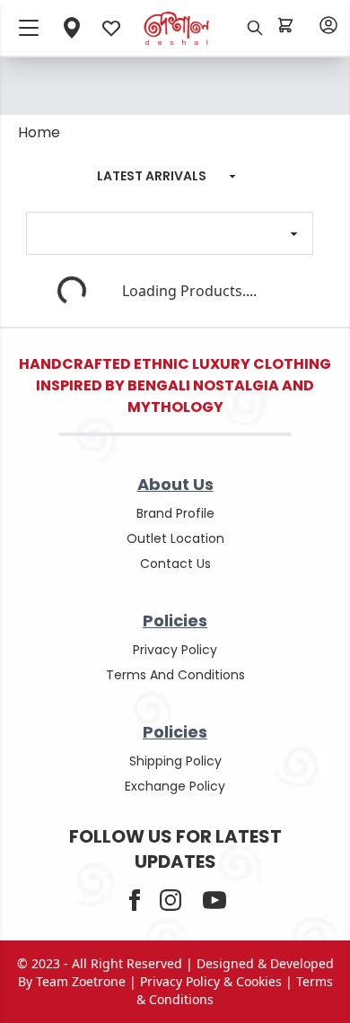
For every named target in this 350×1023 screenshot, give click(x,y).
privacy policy (175, 650)
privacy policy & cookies (211, 981)
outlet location (175, 538)
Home (39, 132)
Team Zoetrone (81, 981)
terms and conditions (175, 675)
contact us (175, 564)
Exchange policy (175, 786)
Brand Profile (175, 513)
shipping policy (175, 761)
